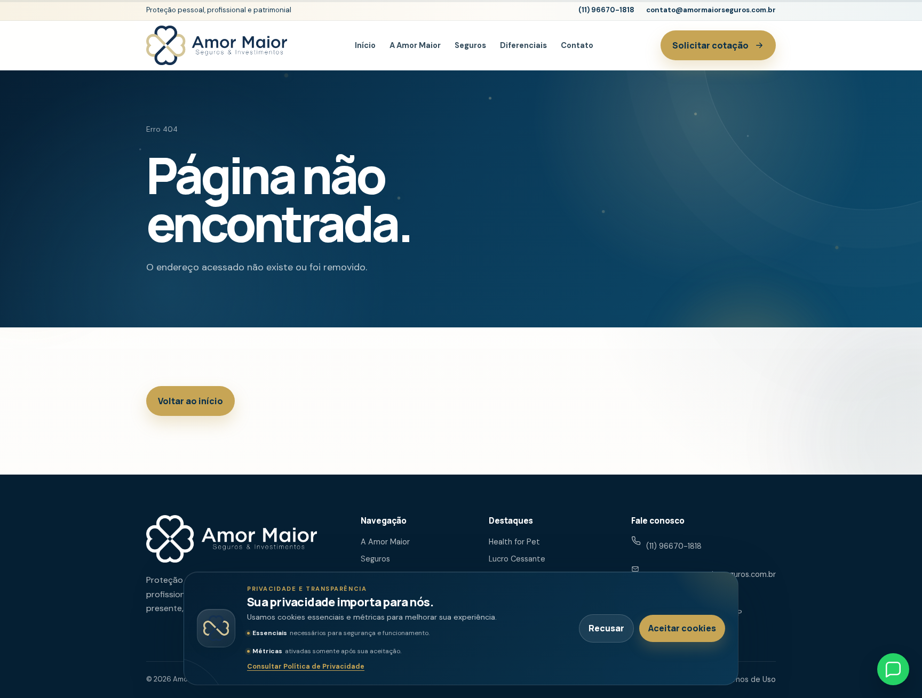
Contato (577, 45)
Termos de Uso (748, 679)
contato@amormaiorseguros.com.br (711, 9)
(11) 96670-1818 (606, 9)
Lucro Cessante (517, 559)
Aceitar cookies (682, 628)
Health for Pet (514, 542)
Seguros (470, 45)
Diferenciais (523, 45)
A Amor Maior (415, 45)
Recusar (606, 628)
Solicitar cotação (710, 45)
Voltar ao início (190, 401)
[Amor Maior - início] (216, 45)
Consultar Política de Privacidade (305, 666)
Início (365, 45)
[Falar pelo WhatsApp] (893, 669)
